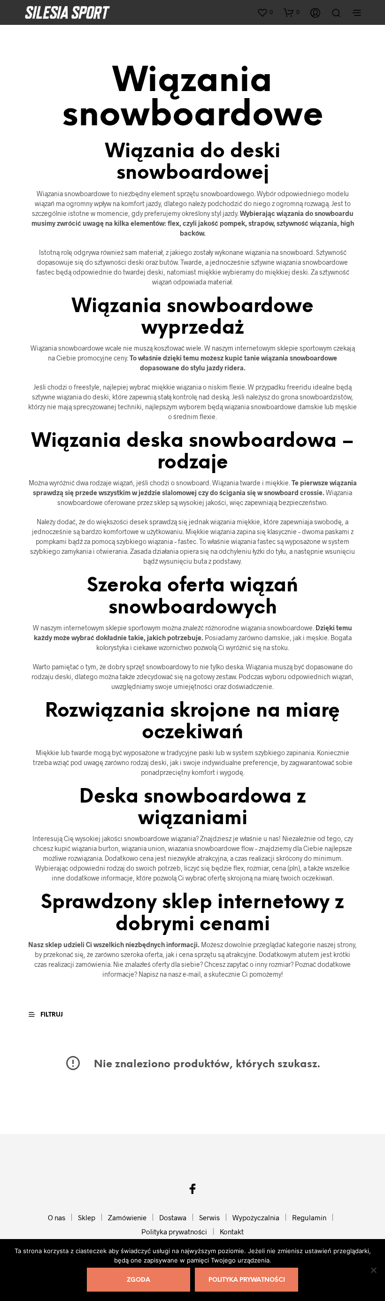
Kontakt (232, 1231)
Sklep (86, 1217)
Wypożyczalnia (255, 1217)
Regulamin (309, 1217)
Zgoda (138, 1280)
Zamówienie (127, 1217)
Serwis (209, 1217)
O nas (56, 1217)
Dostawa (172, 1217)
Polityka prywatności (174, 1231)
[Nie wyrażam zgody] (373, 1270)
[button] (265, 12)
